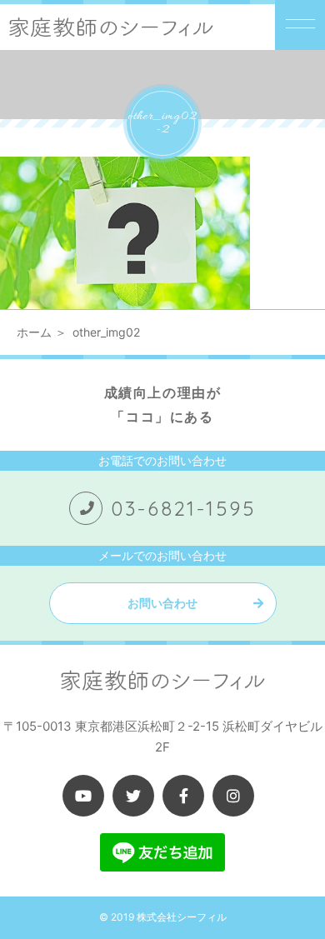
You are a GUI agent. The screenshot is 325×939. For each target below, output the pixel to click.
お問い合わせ (163, 603)
